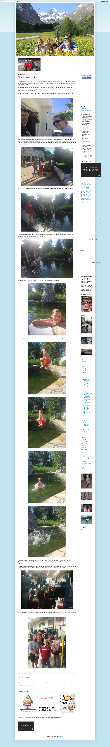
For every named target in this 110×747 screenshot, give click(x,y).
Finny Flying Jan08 (85, 192)
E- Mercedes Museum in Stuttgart (86, 408)
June (84, 377)
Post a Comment (23, 680)
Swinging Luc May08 (85, 187)
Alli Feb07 (89, 195)
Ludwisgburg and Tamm (87, 403)
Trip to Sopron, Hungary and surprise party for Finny (87, 392)
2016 (83, 370)
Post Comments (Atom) (29, 685)
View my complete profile (86, 110)
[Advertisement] (88, 539)
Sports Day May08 (85, 188)
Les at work (84, 461)
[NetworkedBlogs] (86, 75)
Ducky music (87, 201)
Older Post (73, 682)
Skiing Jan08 (84, 194)
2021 (83, 361)
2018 (83, 366)
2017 (83, 368)
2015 (83, 434)
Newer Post (20, 682)
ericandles (29, 7)
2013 (83, 437)
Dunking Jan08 (88, 191)
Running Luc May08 (85, 186)
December (85, 372)
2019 (83, 365)
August (85, 376)
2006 (83, 451)
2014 (83, 436)
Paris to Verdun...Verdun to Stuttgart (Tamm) (87, 413)
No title (84, 422)
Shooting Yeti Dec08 (85, 183)
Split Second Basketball (29, 717)
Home (47, 682)
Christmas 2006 (84, 196)
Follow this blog (86, 77)
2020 (83, 363)
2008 (83, 447)
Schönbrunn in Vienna (86, 400)
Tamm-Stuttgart (86, 405)
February (85, 429)
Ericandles (84, 108)
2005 (83, 452)
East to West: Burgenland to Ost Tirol (87, 380)
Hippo (82, 202)
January (85, 431)
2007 (83, 449)
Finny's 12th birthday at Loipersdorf (86, 388)
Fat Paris (85, 420)
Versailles (85, 416)
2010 (83, 443)
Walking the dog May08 (86, 184)
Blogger (61, 736)
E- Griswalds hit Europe (86, 425)
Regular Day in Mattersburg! (86, 397)
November (85, 374)
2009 (83, 445)
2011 (83, 441)
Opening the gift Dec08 (86, 182)
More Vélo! (85, 418)
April (84, 428)
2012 (83, 439)
